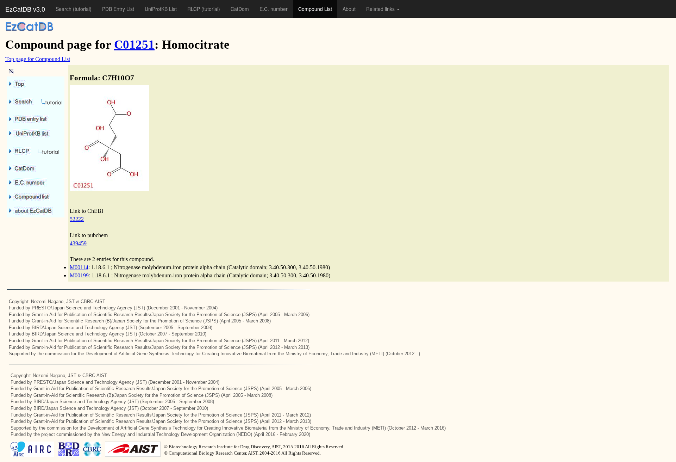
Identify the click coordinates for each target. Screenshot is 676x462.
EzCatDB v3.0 (25, 8)
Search (64, 8)
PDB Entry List (118, 8)
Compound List (315, 8)
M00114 (79, 267)
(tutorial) (82, 8)
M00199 (79, 275)
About (349, 8)
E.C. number (273, 8)
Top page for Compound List (37, 59)
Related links (381, 8)
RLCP (194, 8)
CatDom (240, 8)
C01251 (134, 44)
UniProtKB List (161, 8)
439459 (78, 243)
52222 (77, 219)
